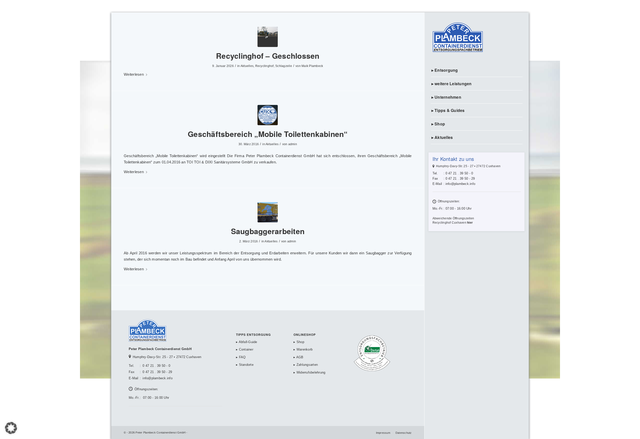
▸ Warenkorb (303, 349)
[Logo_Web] (476, 37)
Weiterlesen (134, 74)
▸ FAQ (241, 357)
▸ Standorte (245, 365)
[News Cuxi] (268, 115)
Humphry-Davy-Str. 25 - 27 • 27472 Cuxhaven (468, 166)
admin (292, 144)
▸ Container (244, 349)
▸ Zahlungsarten (306, 365)
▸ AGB (298, 357)
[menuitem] (476, 70)
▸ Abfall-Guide (246, 342)
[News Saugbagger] (268, 212)
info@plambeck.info (461, 184)
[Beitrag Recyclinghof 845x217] (268, 37)
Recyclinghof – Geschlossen (268, 55)
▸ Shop (299, 342)
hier (470, 222)
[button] (11, 428)
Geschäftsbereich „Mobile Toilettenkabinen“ (268, 133)
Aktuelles (247, 66)
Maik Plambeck (312, 66)
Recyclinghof (264, 66)
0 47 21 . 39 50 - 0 (459, 173)
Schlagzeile (283, 66)
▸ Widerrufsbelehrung (309, 372)
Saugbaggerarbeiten (268, 231)
